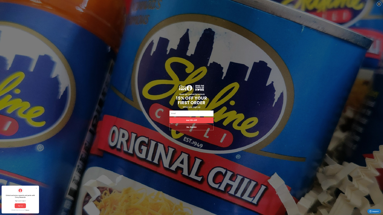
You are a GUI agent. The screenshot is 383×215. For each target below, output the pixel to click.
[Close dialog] (379, 4)
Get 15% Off (191, 120)
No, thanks (191, 127)
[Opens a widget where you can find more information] (374, 211)
